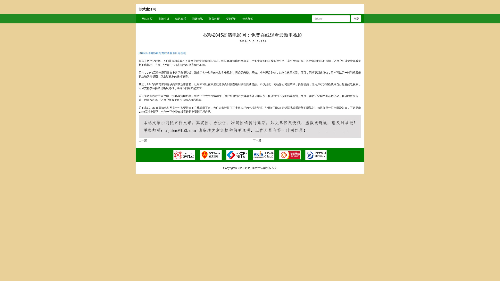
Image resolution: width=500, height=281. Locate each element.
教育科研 (214, 18)
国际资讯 (197, 18)
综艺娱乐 (180, 18)
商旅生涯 (163, 18)
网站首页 (147, 18)
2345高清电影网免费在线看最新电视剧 (162, 53)
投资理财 (231, 18)
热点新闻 (247, 18)
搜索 (356, 18)
